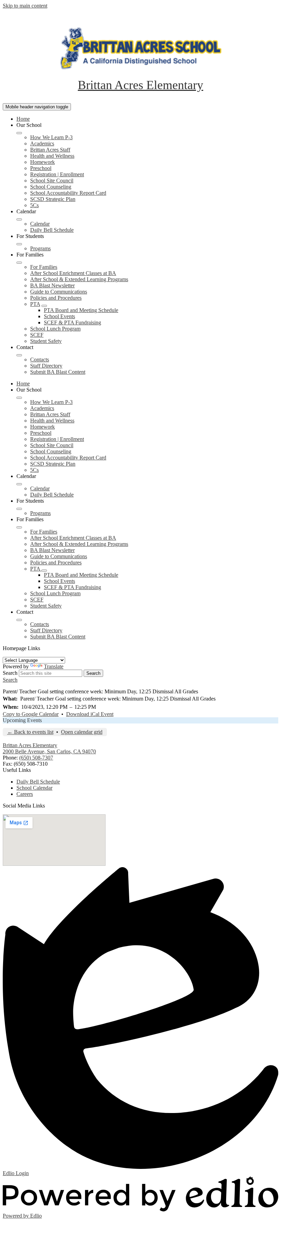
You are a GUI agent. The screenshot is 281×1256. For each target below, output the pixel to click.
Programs (40, 248)
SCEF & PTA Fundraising (72, 322)
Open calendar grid (81, 732)
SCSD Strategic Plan (52, 199)
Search (10, 673)
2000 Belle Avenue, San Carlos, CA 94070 (49, 751)
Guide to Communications (58, 292)
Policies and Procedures (56, 298)
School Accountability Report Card (68, 193)
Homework (42, 162)
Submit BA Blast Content (57, 372)
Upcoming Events (22, 720)
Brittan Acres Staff (50, 150)
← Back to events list (30, 732)
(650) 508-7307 (36, 758)
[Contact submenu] (19, 355)
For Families (43, 267)
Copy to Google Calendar (31, 714)
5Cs (34, 205)
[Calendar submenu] (19, 219)
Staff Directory (46, 366)
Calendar (40, 224)
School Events (59, 316)
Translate (53, 666)
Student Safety (46, 341)
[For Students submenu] (19, 244)
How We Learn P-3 (51, 137)
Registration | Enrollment (57, 174)
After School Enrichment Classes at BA (73, 273)
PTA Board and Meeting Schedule (81, 310)
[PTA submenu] (44, 306)
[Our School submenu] (19, 133)
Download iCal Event (89, 714)
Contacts (39, 359)
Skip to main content (25, 6)
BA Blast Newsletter (52, 285)
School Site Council (51, 180)
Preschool (40, 168)
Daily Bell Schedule (52, 230)
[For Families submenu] (19, 263)
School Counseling (50, 187)
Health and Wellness (52, 156)
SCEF (37, 335)
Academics (42, 143)
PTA (35, 304)
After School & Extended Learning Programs (79, 279)
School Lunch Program (55, 329)
